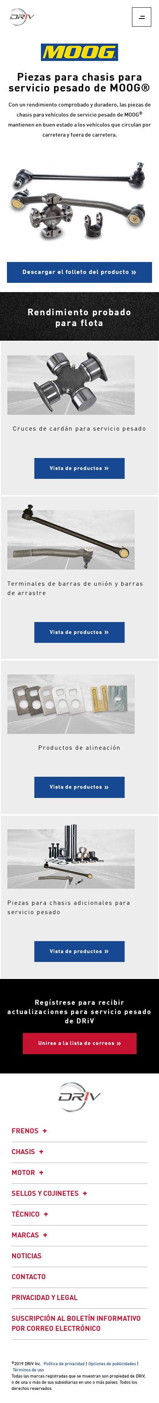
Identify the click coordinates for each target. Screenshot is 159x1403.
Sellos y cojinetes (46, 1193)
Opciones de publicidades (112, 1364)
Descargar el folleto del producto (75, 272)
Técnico (26, 1214)
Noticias (27, 1256)
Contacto (29, 1277)
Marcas (26, 1235)
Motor (24, 1173)
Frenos (26, 1131)
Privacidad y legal (45, 1298)
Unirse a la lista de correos (76, 1043)
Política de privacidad (64, 1364)
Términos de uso (28, 1370)
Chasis (24, 1152)
